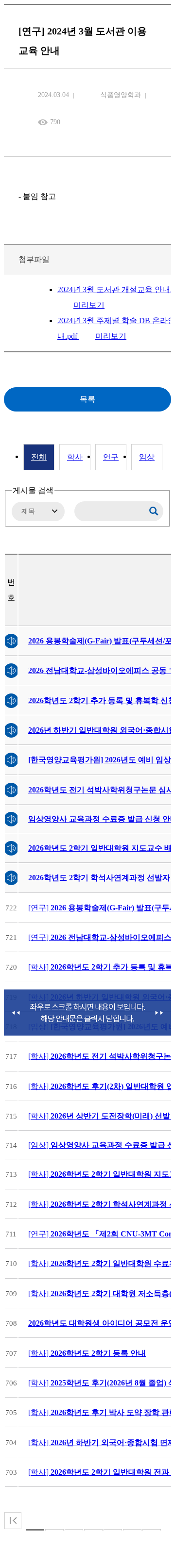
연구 (111, 457)
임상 (147, 457)
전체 (39, 457)
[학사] (87, 1353)
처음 (12, 1520)
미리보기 (89, 305)
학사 (75, 457)
